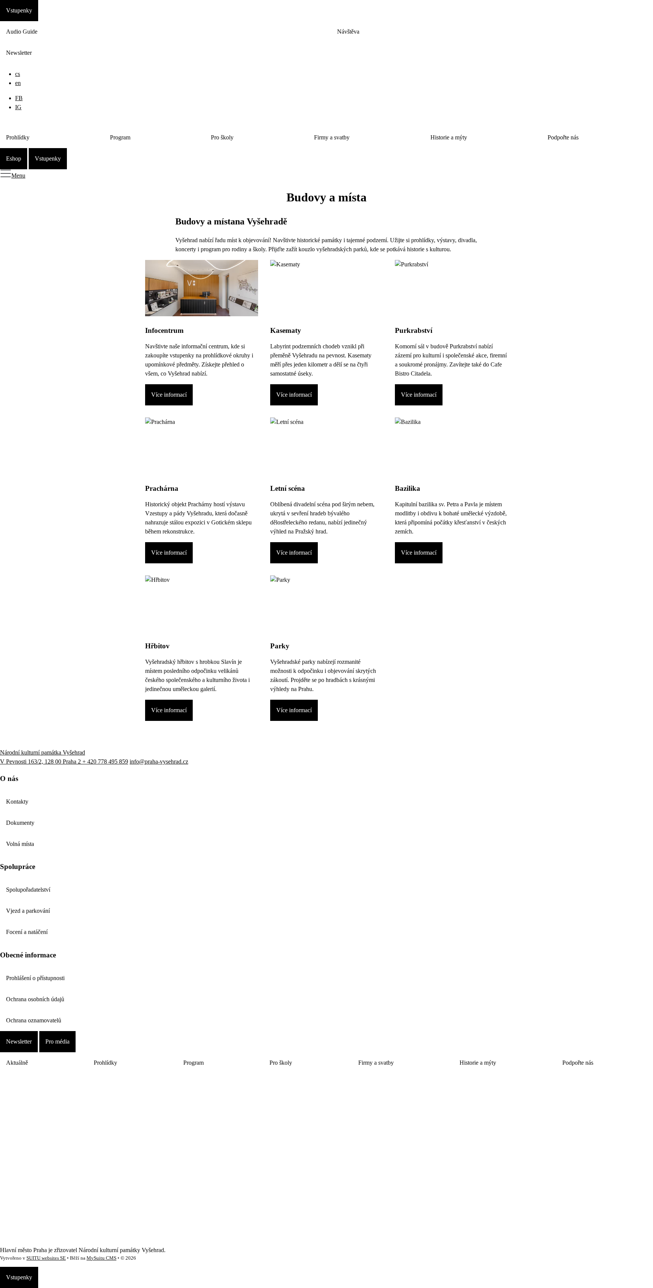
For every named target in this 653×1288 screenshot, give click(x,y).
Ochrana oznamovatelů (33, 1020)
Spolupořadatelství (28, 889)
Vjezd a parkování (28, 911)
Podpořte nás (563, 137)
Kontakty (17, 801)
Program (120, 137)
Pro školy (222, 137)
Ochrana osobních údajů (35, 999)
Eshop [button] (13, 158)
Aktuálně (17, 1062)
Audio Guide (21, 31)
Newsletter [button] (19, 1041)
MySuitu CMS (101, 1258)
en (18, 83)
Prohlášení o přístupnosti (35, 978)
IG (18, 107)
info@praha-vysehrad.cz (159, 761)
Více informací (169, 394)
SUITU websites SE (46, 1258)
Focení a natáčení (27, 932)
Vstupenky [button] (19, 10)
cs (17, 74)
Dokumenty (20, 822)
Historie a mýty (448, 137)
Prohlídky (17, 137)
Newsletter (19, 52)
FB (19, 98)
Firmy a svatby (332, 137)
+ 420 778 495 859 (105, 761)
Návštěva (348, 31)
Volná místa (20, 844)
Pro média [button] (57, 1041)
